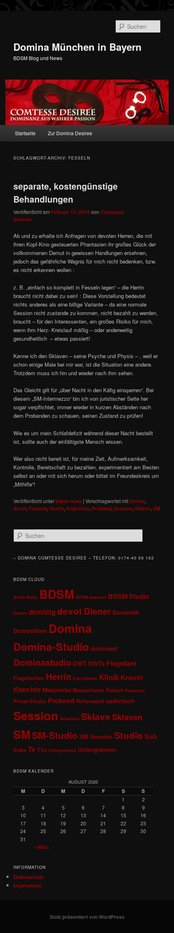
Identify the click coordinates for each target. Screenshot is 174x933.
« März (41, 847)
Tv (32, 749)
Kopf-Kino (77, 508)
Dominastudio (42, 662)
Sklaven (127, 717)
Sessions (69, 718)
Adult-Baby (25, 597)
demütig (42, 612)
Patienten (135, 690)
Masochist (56, 690)
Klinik (109, 677)
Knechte (27, 689)
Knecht (132, 677)
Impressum (27, 885)
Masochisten (88, 690)
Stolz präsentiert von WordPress (87, 916)
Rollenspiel (90, 701)
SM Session (95, 736)
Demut (137, 501)
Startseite (25, 133)
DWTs (96, 663)
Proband (101, 508)
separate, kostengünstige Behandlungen (65, 192)
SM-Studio (55, 735)
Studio (128, 735)
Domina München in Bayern (77, 47)
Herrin (56, 508)
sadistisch (120, 701)
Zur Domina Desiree (70, 133)
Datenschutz (28, 877)
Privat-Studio (29, 701)
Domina (70, 628)
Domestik (125, 612)
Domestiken (30, 630)
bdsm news (68, 501)
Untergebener (97, 749)
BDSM (56, 594)
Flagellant (121, 663)
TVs (42, 750)
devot (19, 508)
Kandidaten (85, 678)
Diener (97, 611)
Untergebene (62, 750)
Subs (19, 750)
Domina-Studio (51, 646)
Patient (114, 690)
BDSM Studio (128, 596)
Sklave (143, 508)
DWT (80, 663)
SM (156, 508)
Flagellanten (28, 678)
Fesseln (38, 508)
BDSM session (91, 597)
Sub (150, 736)
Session (123, 508)
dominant (104, 648)
